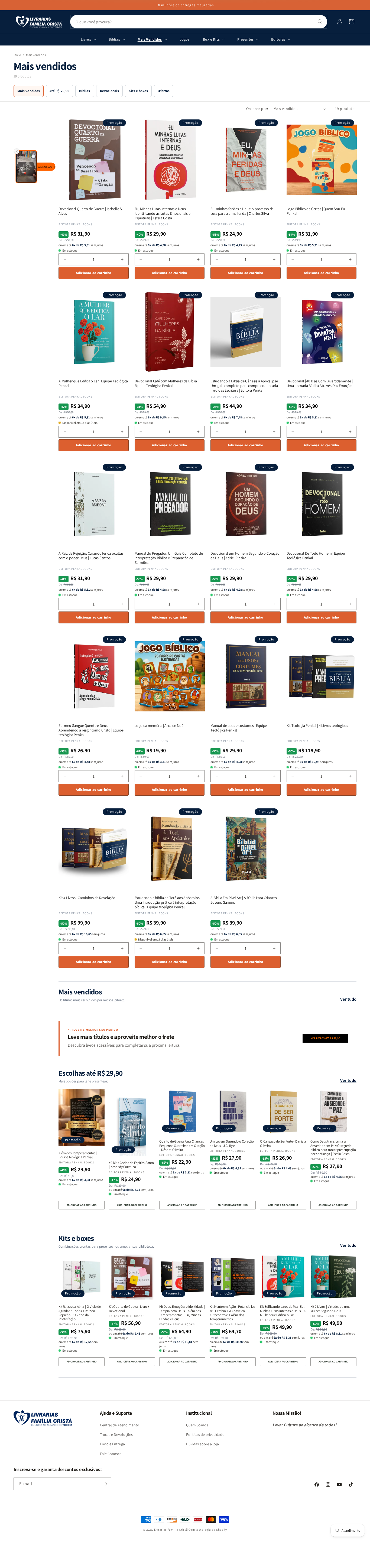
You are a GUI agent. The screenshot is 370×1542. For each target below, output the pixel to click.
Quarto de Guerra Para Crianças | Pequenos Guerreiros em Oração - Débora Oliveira (182, 1145)
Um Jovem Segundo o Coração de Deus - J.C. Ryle (232, 1143)
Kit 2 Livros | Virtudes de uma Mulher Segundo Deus (330, 1308)
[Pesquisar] (320, 21)
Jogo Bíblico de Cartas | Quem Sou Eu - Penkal (317, 211)
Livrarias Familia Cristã (171, 1529)
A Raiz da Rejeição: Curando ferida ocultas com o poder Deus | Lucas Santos (91, 555)
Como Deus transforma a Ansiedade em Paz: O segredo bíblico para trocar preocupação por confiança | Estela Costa (333, 1147)
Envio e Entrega (112, 1444)
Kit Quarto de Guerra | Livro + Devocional (129, 1308)
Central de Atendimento (119, 1425)
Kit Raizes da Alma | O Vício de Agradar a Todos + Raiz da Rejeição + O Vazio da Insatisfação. (80, 1312)
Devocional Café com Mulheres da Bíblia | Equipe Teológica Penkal (167, 383)
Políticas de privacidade (205, 1434)
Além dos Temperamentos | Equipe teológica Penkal (78, 1155)
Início (17, 55)
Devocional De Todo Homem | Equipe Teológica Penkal (316, 555)
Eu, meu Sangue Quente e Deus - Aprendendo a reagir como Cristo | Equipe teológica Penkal (91, 730)
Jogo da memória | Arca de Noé (159, 725)
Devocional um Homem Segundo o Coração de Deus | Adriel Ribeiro (245, 555)
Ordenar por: (257, 108)
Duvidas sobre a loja (202, 1444)
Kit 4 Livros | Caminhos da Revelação (87, 898)
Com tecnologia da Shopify (208, 1529)
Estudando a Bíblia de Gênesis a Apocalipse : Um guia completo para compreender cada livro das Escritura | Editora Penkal (245, 385)
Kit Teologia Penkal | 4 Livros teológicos (317, 725)
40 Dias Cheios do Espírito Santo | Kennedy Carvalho (131, 1165)
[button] (352, 22)
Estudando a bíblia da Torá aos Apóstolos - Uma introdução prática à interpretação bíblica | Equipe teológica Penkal (168, 902)
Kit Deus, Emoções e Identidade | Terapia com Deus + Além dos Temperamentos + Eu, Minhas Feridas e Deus (182, 1312)
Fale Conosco (111, 1453)
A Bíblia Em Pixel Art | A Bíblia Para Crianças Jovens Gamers (243, 900)
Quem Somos (197, 1425)
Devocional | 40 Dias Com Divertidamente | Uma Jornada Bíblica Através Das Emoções (320, 383)
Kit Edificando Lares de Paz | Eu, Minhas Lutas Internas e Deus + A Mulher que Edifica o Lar (283, 1310)
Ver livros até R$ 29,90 (325, 1038)
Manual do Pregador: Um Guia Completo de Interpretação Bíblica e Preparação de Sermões (169, 558)
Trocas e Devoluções (116, 1434)
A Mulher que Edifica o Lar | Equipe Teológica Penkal (93, 383)
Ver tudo (348, 999)
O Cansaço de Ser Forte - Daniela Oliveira (283, 1143)
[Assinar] (105, 1484)
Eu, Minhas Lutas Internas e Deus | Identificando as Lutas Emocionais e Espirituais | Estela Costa (162, 213)
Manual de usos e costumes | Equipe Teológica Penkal (238, 728)
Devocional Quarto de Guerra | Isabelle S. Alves (91, 211)
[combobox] (198, 21)
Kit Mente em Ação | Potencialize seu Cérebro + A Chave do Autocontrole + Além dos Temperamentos (232, 1312)
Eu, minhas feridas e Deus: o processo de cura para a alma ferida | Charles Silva (242, 211)
